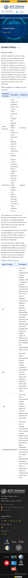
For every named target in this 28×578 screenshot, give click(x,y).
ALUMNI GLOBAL (21, 1)
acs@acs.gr (20, 507)
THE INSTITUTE (4, 1)
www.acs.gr (6, 510)
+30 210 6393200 (8, 505)
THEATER (14, 1)
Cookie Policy (6, 32)
